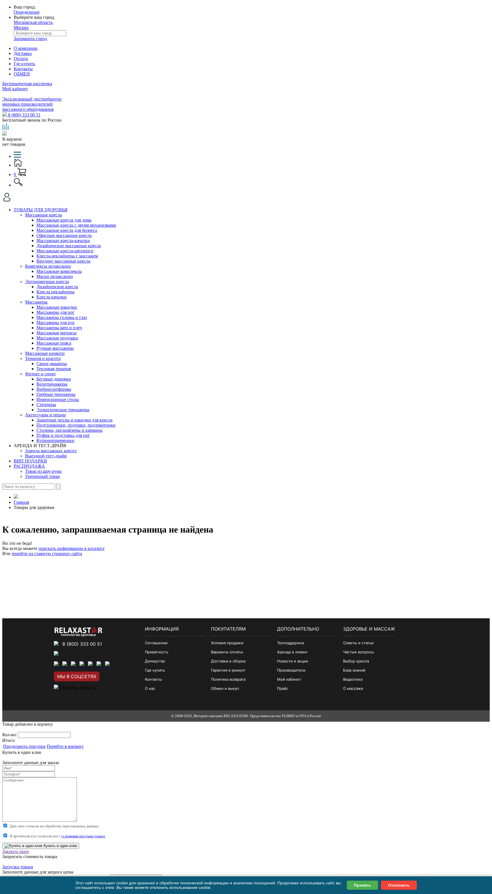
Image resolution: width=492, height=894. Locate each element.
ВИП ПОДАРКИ (30, 461)
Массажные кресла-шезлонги (64, 250)
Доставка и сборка (228, 661)
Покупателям (228, 629)
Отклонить (399, 885)
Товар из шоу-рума (43, 471)
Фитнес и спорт (40, 373)
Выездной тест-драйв (46, 455)
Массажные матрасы (56, 332)
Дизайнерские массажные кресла (68, 245)
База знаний (354, 670)
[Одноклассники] (65, 664)
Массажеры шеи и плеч (59, 327)
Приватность (156, 652)
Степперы (46, 404)
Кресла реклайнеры (55, 291)
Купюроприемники (55, 440)
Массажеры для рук (55, 322)
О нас (150, 688)
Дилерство (155, 661)
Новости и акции (292, 661)
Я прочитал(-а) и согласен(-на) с (57, 836)
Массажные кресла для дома (63, 220)
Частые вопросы (358, 652)
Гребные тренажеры (55, 394)
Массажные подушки (57, 337)
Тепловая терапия (53, 368)
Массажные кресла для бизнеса (66, 230)
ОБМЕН (22, 73)
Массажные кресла (43, 214)
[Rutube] (82, 664)
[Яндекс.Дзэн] (74, 664)
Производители (291, 670)
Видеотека (352, 679)
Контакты (23, 68)
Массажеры (36, 302)
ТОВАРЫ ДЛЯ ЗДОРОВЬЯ (40, 209)
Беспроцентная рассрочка (27, 83)
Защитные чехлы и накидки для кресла (74, 420)
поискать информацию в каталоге (71, 548)
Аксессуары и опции (45, 414)
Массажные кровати (45, 353)
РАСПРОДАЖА (29, 466)
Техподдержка (290, 643)
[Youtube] (91, 664)
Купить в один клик (59, 846)
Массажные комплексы (59, 271)
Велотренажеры (51, 384)
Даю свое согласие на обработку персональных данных (54, 826)
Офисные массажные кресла (64, 235)
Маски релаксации (54, 276)
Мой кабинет (15, 88)
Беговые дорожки (53, 379)
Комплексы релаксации (48, 266)
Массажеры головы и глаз (61, 317)
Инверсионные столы (57, 399)
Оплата (21, 58)
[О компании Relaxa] (78, 635)
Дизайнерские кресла (57, 286)
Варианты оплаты (227, 652)
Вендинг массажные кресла (63, 261)
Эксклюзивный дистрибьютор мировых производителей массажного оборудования (32, 104)
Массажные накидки (56, 307)
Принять (362, 885)
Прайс (282, 688)
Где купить (24, 63)
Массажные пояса (53, 343)
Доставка (23, 53)
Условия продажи (227, 643)
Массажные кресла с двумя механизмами (76, 225)
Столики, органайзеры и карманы (69, 430)
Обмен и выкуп (225, 688)
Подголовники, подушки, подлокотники (76, 425)
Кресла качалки (51, 296)
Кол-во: (10, 734)
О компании (26, 48)
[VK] (57, 664)
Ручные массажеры (55, 348)
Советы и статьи (358, 643)
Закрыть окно (15, 851)
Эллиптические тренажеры (62, 409)
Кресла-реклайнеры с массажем (67, 255)
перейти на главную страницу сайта (47, 553)
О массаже (353, 688)
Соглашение (156, 643)
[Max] (108, 664)
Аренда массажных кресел (51, 450)
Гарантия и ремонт (228, 670)
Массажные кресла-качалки (63, 240)
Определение (27, 12)
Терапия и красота (43, 358)
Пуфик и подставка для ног (63, 435)
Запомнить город (30, 38)
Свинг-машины (51, 363)
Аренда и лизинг (292, 652)
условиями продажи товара (83, 836)
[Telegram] (100, 664)
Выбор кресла (356, 661)
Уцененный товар (42, 476)
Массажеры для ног (55, 312)
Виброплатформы (53, 389)
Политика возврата (228, 679)
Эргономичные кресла (47, 281)
